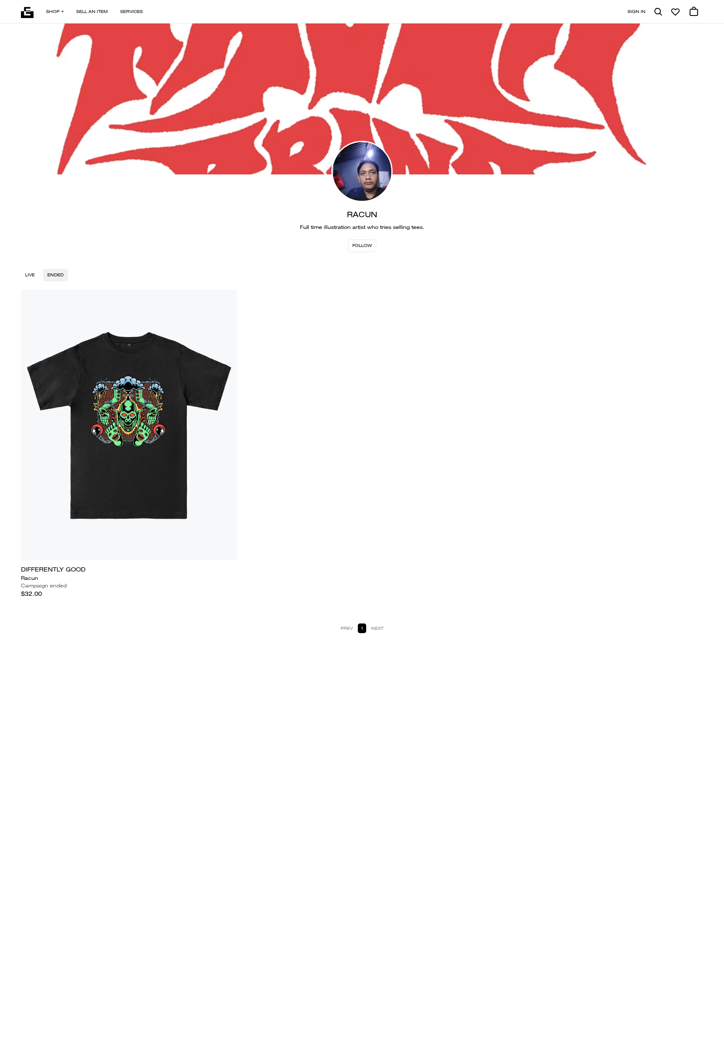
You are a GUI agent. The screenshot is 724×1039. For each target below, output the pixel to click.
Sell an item (92, 11)
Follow (362, 245)
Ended (55, 275)
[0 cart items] (694, 12)
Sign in (637, 11)
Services (131, 11)
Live (30, 275)
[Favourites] (675, 12)
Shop (52, 11)
